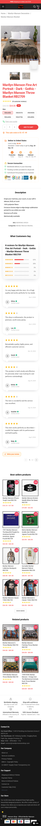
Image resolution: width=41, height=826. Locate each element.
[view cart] (38, 6)
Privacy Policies (7, 759)
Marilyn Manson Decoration (18, 13)
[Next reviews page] (36, 460)
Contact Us (5, 784)
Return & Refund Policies (10, 781)
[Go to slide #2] (26, 76)
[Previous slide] (4, 45)
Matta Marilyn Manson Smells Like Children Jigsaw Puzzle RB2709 (29, 532)
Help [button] (37, 823)
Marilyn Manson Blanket (10, 17)
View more (20, 611)
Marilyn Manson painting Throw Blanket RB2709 (30, 645)
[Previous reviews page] (26, 460)
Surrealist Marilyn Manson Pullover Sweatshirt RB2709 (28, 568)
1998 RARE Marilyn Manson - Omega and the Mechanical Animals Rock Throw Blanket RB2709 (30, 679)
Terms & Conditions (8, 756)
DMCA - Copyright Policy (10, 762)
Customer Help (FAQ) (9, 787)
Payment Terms (7, 778)
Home (3, 13)
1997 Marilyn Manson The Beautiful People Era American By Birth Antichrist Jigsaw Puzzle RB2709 (11, 534)
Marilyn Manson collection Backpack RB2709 (9, 568)
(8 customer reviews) (19, 101)
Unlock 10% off (4, 816)
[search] (34, 6)
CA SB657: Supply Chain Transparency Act (16, 765)
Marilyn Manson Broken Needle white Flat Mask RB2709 (30, 500)
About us (5, 753)
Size (4, 109)
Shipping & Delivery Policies (11, 775)
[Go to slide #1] (15, 76)
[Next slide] (36, 45)
